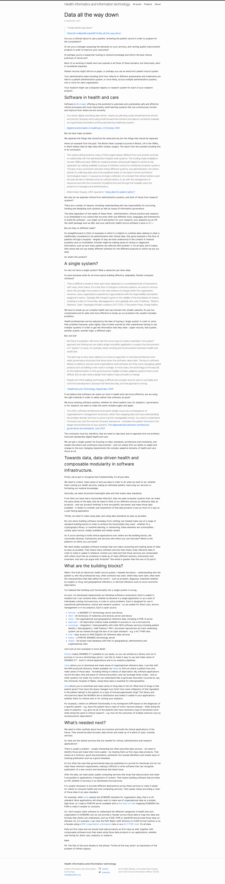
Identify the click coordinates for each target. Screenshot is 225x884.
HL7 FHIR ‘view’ (131, 824)
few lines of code (126, 803)
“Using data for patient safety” (119, 192)
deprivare (73, 622)
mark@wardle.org (72, 874)
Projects (148, 4)
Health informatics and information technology (97, 4)
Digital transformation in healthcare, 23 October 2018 (93, 128)
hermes (71, 612)
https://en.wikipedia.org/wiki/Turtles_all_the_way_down (94, 33)
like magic (81, 104)
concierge (73, 625)
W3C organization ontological (96, 824)
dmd (70, 615)
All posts (137, 4)
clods (71, 619)
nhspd (71, 640)
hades (71, 637)
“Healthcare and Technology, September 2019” (90, 389)
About (158, 4)
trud (70, 634)
